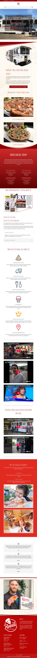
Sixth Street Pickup (26, 178)
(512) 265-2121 (6, 0)
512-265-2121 (11, 175)
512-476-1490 (11, 183)
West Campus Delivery (10, 170)
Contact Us (18, 32)
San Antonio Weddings (26, 656)
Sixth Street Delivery (10, 178)
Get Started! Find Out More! (18, 86)
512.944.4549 (22, 648)
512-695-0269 (11, 181)
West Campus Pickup (26, 170)
